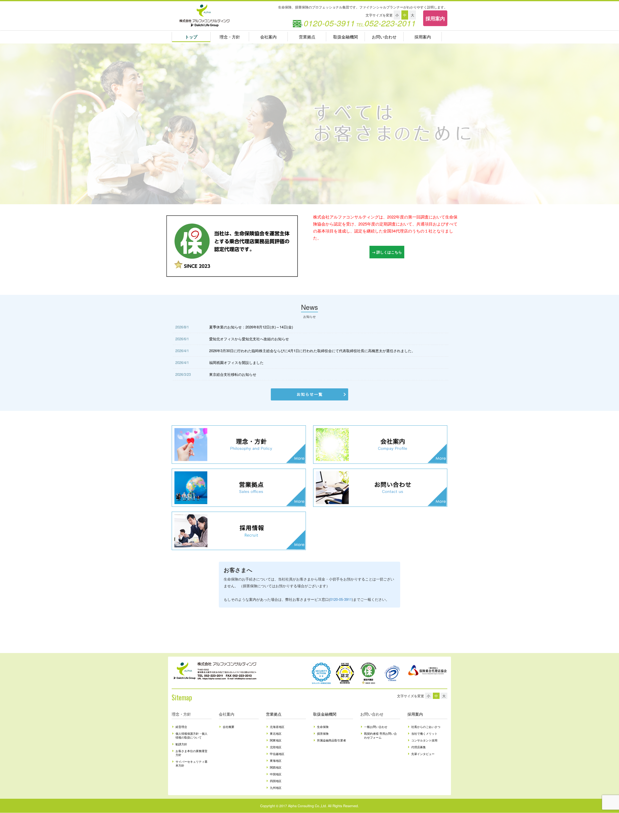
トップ (191, 37)
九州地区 (275, 787)
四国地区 (275, 781)
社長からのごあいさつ (425, 727)
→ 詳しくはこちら (387, 252)
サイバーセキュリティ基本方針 (191, 763)
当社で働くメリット (424, 733)
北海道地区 (277, 727)
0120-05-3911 (341, 599)
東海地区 (275, 760)
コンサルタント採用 (424, 740)
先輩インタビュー (423, 754)
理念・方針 (230, 37)
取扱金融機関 (345, 37)
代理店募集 (418, 747)
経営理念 (181, 727)
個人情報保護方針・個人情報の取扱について (191, 735)
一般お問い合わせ (375, 727)
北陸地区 (275, 747)
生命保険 (323, 727)
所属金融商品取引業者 (331, 740)
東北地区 (275, 733)
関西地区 (275, 767)
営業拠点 (307, 37)
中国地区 (275, 774)
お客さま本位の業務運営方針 (191, 753)
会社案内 (268, 37)
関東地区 (275, 740)
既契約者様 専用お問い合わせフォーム (380, 735)
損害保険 (323, 733)
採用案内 (435, 18)
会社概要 (228, 727)
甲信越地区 (277, 754)
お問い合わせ (384, 37)
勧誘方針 (181, 744)
